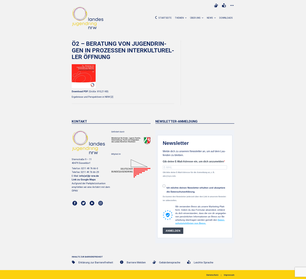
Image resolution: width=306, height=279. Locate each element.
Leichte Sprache (203, 262)
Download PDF (80, 91)
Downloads (226, 18)
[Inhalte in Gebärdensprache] (216, 5)
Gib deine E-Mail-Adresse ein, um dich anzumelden (193, 161)
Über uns (195, 18)
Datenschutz (212, 275)
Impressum (229, 275)
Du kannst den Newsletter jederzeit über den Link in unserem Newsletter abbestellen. (194, 198)
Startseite (165, 18)
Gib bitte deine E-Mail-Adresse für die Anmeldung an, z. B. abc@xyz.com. (189, 174)
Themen (179, 18)
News (210, 18)
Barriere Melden (136, 262)
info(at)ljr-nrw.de (89, 175)
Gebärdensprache (169, 262)
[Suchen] (155, 18)
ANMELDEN (173, 230)
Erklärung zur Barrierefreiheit (95, 262)
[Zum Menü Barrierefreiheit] (231, 5)
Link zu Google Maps (84, 179)
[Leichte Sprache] (224, 5)
